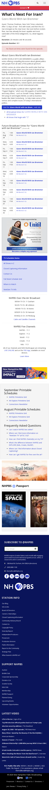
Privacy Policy (21, 786)
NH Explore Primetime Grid (19, 401)
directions (33, 563)
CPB (30, 778)
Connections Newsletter (18, 404)
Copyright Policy (7, 628)
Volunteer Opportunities (10, 704)
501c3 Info (5, 607)
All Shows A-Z (9, 263)
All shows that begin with (18, 117)
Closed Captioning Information (15, 268)
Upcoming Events (8, 701)
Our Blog (5, 603)
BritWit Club (6, 673)
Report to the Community (10, 648)
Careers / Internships (9, 614)
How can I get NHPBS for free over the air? (25, 454)
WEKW (37, 766)
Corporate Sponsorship (10, 677)
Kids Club (5, 687)
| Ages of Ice (11, 719)
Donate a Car (6, 680)
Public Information (8, 645)
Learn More (24, 356)
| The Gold (12, 740)
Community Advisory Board (11, 621)
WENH (23, 766)
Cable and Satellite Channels (24, 319)
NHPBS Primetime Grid (18, 397)
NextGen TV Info (10, 289)
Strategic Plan (6, 652)
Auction (4, 670)
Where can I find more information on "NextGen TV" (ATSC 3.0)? (23, 434)
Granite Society (7, 684)
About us (20, 781)
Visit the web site (22, 107)
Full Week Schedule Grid (13, 279)
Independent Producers (10, 635)
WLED (30, 766)
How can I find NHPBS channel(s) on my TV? (26, 439)
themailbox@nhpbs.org (15, 571)
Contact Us (8, 274)
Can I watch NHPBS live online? (21, 429)
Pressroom (6, 638)
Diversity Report (7, 631)
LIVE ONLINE (9, 350)
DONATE (23, 8)
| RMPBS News (22, 750)
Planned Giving (7, 698)
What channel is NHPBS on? (11, 655)
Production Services (8, 641)
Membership (6, 691)
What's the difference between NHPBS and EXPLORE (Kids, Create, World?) (25, 443)
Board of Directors (8, 610)
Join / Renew (11, 786)
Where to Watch (10, 284)
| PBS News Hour (19, 730)
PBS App (27, 350)
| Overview (24, 754)
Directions (38, 781)
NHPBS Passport (7, 694)
